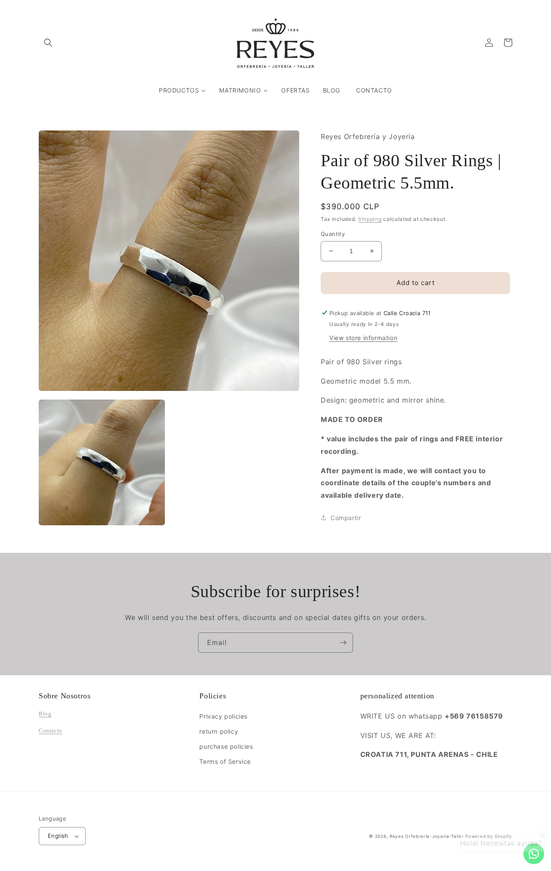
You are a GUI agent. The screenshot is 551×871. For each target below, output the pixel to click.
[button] (48, 42)
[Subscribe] (343, 642)
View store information (363, 337)
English (58, 835)
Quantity (333, 233)
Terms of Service (225, 761)
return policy (218, 731)
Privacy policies (223, 716)
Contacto (50, 730)
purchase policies (226, 746)
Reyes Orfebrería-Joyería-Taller (427, 836)
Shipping (370, 218)
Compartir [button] (346, 517)
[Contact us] (533, 853)
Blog (45, 713)
